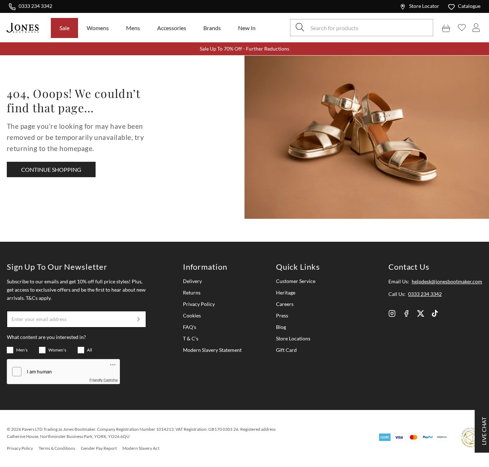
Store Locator (424, 6)
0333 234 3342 (35, 6)
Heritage (285, 292)
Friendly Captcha (103, 380)
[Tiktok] (435, 313)
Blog (281, 327)
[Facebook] (406, 313)
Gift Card (286, 350)
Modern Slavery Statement (212, 350)
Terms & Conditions (57, 448)
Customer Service (295, 281)
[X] (420, 313)
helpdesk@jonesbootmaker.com (447, 281)
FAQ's (189, 327)
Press (282, 315)
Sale (64, 27)
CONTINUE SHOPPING (51, 169)
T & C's (190, 338)
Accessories (171, 27)
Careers (285, 304)
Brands (212, 27)
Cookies (192, 315)
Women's (57, 350)
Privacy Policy (199, 304)
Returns (191, 292)
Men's (22, 350)
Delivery (192, 281)
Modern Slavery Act (140, 448)
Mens (133, 27)
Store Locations (293, 338)
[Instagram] (392, 313)
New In (247, 27)
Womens (98, 27)
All (89, 350)
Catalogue (469, 6)
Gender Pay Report (99, 448)
